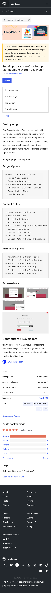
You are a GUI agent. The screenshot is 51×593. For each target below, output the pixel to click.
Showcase (31, 492)
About (5, 492)
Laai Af (7, 80)
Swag (30, 526)
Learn (5, 513)
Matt (5, 539)
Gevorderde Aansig (11, 416)
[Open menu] (47, 3)
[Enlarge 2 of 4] (45, 290)
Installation (10, 103)
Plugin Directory (9, 11)
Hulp (7, 116)
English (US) (44, 398)
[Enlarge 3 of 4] (21, 303)
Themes (30, 496)
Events (30, 518)
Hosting (6, 501)
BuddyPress (9, 548)
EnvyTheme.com (15, 73)
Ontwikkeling (11, 109)
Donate (31, 522)
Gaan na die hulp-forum (13, 476)
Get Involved (33, 513)
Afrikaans (12, 559)
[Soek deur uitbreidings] (28, 19)
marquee (37, 404)
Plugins (30, 501)
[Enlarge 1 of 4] (21, 290)
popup (39, 409)
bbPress (7, 543)
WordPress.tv (9, 526)
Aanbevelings (11, 96)
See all (46, 458)
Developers (7, 522)
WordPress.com (10, 534)
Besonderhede (11, 90)
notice (45, 404)
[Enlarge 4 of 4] (45, 315)
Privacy (5, 505)
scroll (45, 409)
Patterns (31, 505)
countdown (28, 404)
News (5, 496)
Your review (7, 458)
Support (6, 518)
